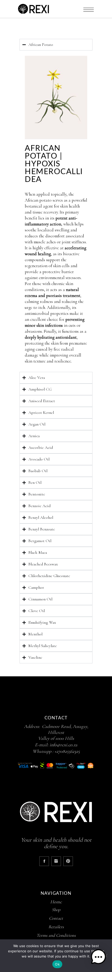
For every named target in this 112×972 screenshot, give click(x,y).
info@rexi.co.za (63, 745)
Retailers (56, 927)
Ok (57, 964)
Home (56, 902)
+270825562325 (67, 751)
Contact (56, 918)
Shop (56, 909)
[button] (98, 958)
